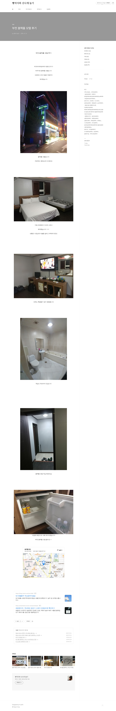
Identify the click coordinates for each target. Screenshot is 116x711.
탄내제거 (92, 100)
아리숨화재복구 (92, 129)
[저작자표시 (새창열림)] (32, 621)
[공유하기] (20, 621)
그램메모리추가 (87, 116)
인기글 (90, 79)
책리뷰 (86, 59)
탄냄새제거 (96, 131)
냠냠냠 (87, 62)
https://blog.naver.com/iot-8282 (24, 593)
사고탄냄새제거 (87, 122)
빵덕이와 (87, 53)
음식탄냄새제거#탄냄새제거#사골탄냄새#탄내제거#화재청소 (93, 126)
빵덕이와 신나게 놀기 (23, 3)
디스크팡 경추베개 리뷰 (22, 641)
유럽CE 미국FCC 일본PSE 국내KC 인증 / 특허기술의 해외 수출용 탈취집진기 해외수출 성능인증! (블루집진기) (38, 611)
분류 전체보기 (89, 48)
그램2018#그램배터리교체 (90, 105)
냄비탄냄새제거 (87, 103)
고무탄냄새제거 (94, 92)
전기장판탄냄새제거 (88, 131)
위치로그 (39, 9)
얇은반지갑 (86, 133)
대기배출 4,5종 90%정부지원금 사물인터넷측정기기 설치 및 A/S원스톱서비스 (38, 599)
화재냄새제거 (93, 120)
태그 (19, 9)
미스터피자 (97, 100)
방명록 (48, 9)
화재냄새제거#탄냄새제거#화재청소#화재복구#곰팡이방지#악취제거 (93, 97)
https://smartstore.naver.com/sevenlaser (27, 605)
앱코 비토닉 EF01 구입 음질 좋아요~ (25, 633)
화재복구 (87, 51)
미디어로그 (29, 9)
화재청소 (99, 120)
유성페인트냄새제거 (88, 107)
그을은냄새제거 (87, 94)
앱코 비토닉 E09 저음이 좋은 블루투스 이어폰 (28, 635)
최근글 (85, 79)
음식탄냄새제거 (95, 116)
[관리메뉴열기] (113, 3)
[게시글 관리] (22, 621)
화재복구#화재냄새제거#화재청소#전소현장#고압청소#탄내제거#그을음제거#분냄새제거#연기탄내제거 (93, 112)
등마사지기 (86, 100)
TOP (102, 705)
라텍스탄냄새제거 (93, 133)
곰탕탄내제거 (87, 120)
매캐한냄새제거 (95, 118)
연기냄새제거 (94, 122)
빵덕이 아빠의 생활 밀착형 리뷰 (22, 679)
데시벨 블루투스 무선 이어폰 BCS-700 (26, 639)
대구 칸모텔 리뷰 (20, 637)
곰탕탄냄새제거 (87, 118)
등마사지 (86, 129)
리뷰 (17, 630)
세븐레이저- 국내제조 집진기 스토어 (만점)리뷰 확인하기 (35, 608)
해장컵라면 (94, 103)
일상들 (87, 65)
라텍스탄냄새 (87, 92)
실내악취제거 (100, 103)
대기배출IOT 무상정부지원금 (25, 596)
